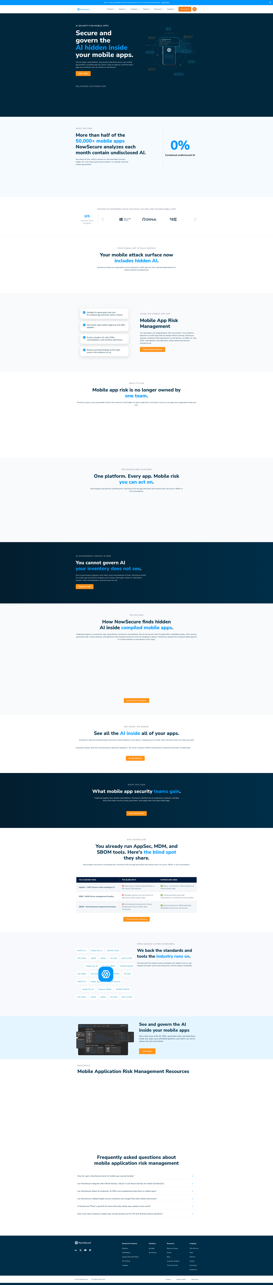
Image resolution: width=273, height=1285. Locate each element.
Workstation (126, 1253)
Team (191, 1253)
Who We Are (194, 1248)
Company (170, 9)
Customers (134, 9)
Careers (192, 1261)
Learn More (82, 528)
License (168, 1279)
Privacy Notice (181, 1279)
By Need (151, 1248)
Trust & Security (172, 1265)
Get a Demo (185, 9)
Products (110, 9)
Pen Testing (126, 1261)
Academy (125, 1265)
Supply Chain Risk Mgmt (130, 1257)
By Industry (153, 1253)
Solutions (122, 9)
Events (169, 1253)
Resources (157, 9)
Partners (146, 9)
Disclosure (194, 1279)
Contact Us (193, 1270)
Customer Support (173, 1261)
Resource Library (172, 1248)
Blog (168, 1257)
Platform (125, 1248)
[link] (167, 975)
